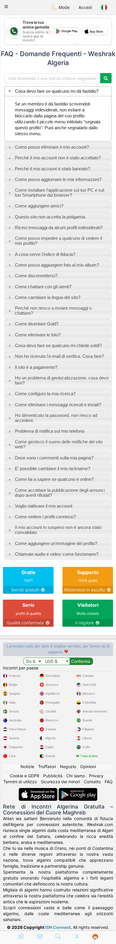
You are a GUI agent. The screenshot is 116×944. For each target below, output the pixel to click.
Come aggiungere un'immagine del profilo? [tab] (56, 543)
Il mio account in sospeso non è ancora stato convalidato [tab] (58, 530)
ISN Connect (57, 927)
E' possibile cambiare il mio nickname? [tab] (52, 468)
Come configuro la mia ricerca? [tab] (45, 393)
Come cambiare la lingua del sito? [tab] (47, 297)
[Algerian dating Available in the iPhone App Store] (39, 790)
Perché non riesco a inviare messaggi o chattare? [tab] (53, 310)
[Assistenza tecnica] (95, 937)
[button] (6, 6)
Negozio (68, 766)
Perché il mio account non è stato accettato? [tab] (58, 157)
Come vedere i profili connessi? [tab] (45, 516)
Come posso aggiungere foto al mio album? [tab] (57, 264)
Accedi (85, 7)
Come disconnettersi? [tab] (36, 275)
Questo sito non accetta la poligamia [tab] (50, 216)
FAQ (109, 781)
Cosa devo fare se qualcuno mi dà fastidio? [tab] (56, 91)
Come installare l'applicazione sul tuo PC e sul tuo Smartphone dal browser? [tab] (59, 192)
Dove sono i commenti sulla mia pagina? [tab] (54, 457)
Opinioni (88, 766)
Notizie (27, 766)
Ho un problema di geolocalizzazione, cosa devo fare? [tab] (62, 380)
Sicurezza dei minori (60, 781)
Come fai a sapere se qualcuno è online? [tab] (54, 479)
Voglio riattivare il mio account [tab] (43, 505)
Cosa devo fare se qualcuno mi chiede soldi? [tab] (58, 345)
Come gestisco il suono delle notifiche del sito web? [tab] (59, 444)
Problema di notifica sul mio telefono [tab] (49, 431)
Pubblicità (52, 775)
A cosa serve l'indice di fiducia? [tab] (45, 254)
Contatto (92, 781)
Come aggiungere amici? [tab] (39, 205)
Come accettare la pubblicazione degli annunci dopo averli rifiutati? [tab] (60, 493)
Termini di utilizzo (20, 781)
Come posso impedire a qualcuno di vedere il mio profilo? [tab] (58, 241)
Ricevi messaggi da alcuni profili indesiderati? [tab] (59, 227)
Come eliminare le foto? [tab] (38, 334)
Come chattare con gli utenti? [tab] (43, 286)
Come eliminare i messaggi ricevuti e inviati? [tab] (58, 404)
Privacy (96, 775)
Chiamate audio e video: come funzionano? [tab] (56, 554)
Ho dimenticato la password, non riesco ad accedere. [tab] (56, 418)
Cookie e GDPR (24, 775)
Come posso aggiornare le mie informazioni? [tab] (58, 179)
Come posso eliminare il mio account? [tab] (52, 146)
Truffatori (47, 766)
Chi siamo (75, 775)
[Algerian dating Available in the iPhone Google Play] (78, 790)
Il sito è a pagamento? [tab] (36, 367)
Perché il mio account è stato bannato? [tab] (52, 168)
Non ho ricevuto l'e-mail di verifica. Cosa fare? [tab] (59, 356)
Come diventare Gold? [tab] (37, 323)
